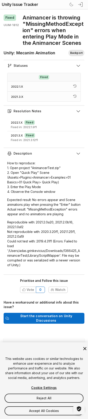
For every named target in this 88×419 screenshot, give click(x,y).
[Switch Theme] (71, 4)
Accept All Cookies (44, 411)
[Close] (85, 349)
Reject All (44, 398)
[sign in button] (80, 4)
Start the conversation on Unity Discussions (46, 318)
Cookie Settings (44, 388)
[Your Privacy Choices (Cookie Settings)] (79, 408)
